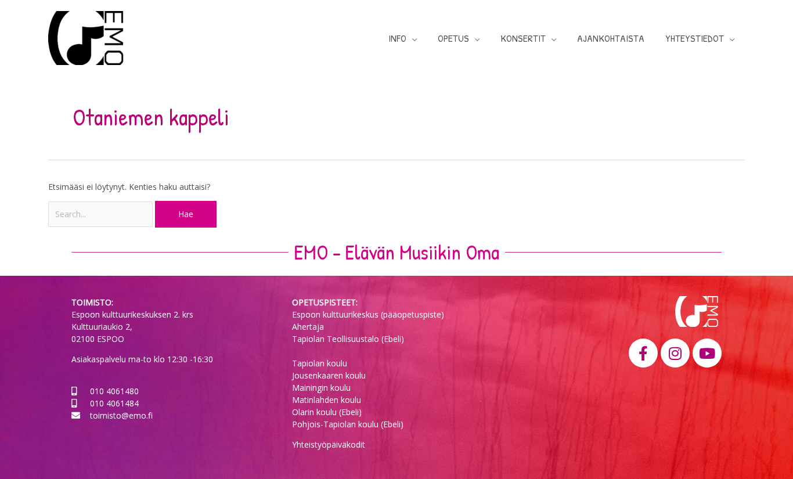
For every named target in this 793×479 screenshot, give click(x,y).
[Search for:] (101, 213)
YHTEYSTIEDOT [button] (694, 38)
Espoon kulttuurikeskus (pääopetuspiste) (368, 314)
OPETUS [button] (453, 38)
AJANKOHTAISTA (610, 38)
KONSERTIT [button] (523, 38)
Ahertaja (308, 326)
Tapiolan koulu (319, 363)
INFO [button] (397, 38)
